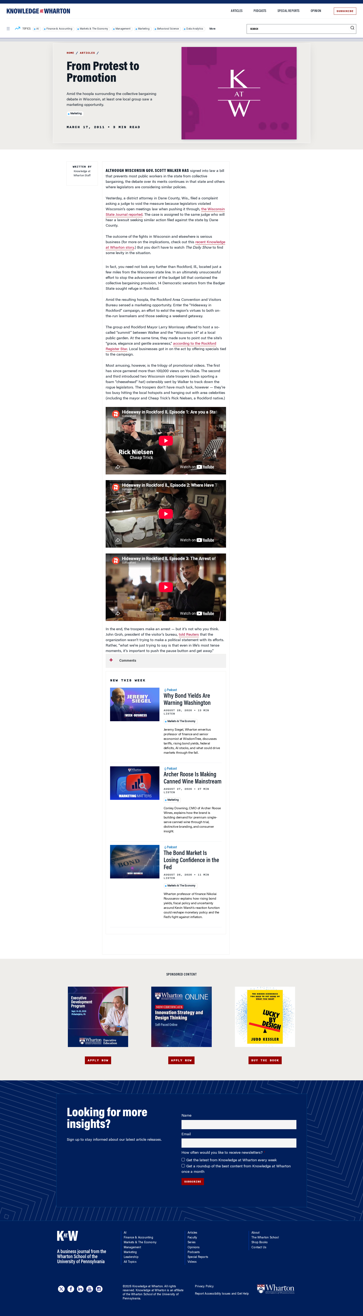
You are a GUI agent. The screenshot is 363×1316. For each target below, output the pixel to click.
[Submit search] (352, 28)
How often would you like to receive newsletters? (223, 1153)
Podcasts (260, 11)
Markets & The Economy (94, 29)
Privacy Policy (204, 1286)
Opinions (194, 1247)
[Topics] (17, 28)
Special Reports (289, 11)
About (255, 1233)
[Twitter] (61, 1289)
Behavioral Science (168, 29)
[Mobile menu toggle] (8, 28)
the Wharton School (139, 1294)
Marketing (144, 29)
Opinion (316, 11)
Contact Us (258, 1247)
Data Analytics (194, 29)
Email (186, 1134)
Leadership (131, 1257)
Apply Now (98, 1060)
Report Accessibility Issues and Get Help (222, 1294)
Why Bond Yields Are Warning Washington (187, 700)
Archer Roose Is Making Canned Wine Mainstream (193, 778)
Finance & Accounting (59, 29)
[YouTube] (89, 1289)
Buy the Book (265, 1060)
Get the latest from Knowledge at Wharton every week (231, 1160)
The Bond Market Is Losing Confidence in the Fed (191, 860)
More (212, 29)
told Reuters (189, 635)
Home (70, 53)
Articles (236, 11)
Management (123, 29)
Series (192, 1242)
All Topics (130, 1262)
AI (37, 29)
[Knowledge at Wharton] (38, 11)
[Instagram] (99, 1289)
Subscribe (345, 11)
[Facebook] (70, 1289)
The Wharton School (265, 1237)
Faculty (192, 1237)
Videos (192, 1262)
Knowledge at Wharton (147, 1286)
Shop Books (259, 1242)
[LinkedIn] (80, 1289)
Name (186, 1116)
